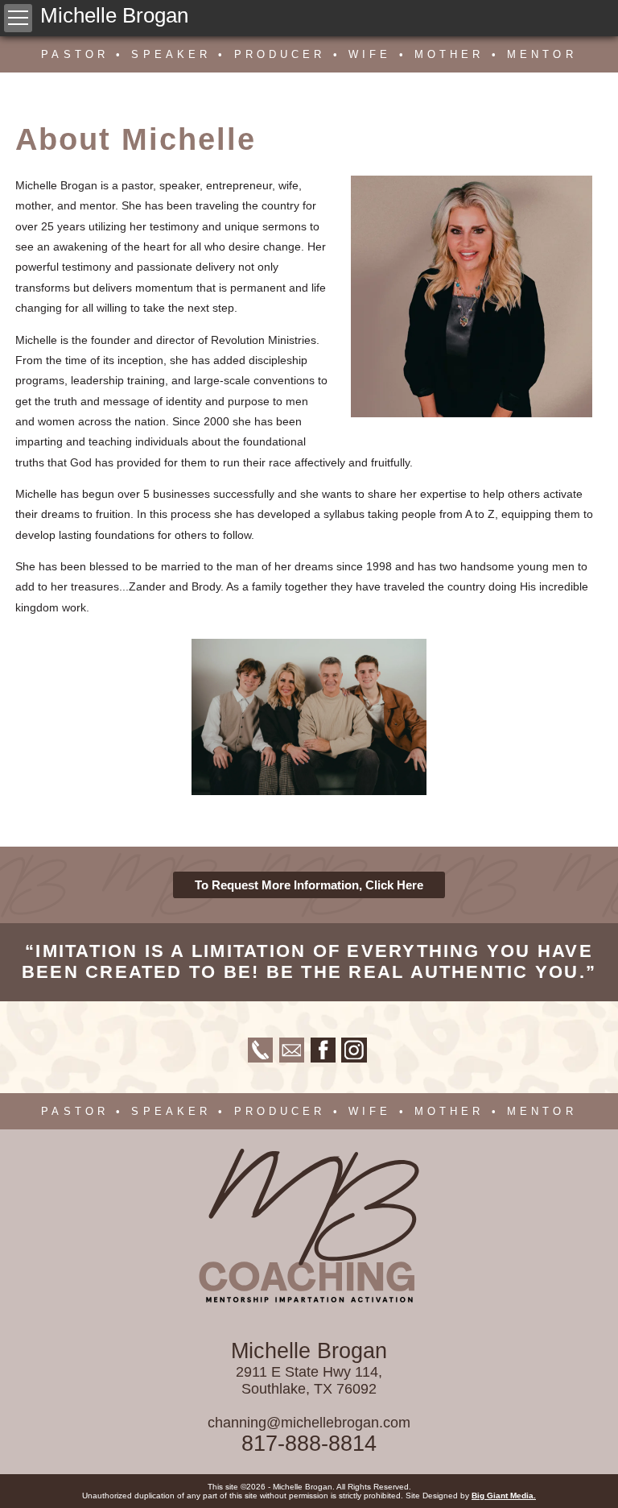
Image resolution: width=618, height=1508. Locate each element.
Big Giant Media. (504, 1495)
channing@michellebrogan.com (309, 1423)
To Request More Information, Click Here (309, 885)
